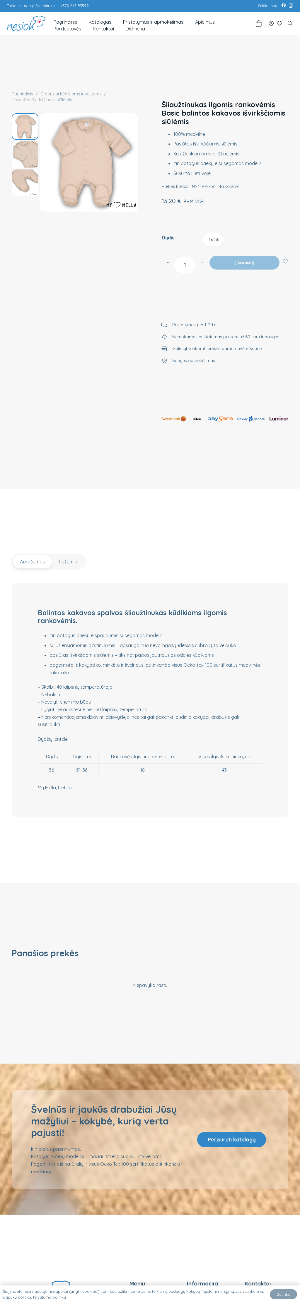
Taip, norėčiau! (151, 659)
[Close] (199, 614)
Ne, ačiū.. (151, 679)
